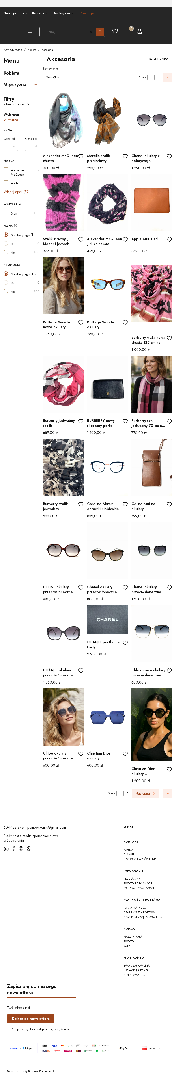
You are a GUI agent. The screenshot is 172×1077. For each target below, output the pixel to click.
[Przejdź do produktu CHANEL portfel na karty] (107, 619)
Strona (142, 77)
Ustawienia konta (136, 970)
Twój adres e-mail (18, 1007)
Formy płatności (135, 908)
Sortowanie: (50, 68)
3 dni (14, 213)
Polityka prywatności (139, 888)
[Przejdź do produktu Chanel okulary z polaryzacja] (151, 119)
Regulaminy (132, 879)
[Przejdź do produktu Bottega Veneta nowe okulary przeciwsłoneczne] (63, 285)
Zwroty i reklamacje (138, 884)
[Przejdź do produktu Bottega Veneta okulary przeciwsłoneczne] (107, 285)
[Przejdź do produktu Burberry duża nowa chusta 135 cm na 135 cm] (151, 293)
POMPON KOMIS (13, 50)
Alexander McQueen (17, 172)
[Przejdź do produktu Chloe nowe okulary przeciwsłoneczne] (151, 633)
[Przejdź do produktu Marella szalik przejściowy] (107, 119)
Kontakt (129, 850)
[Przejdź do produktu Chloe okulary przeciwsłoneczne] (63, 717)
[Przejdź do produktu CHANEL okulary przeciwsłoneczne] (63, 633)
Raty (127, 946)
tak (12, 244)
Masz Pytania (133, 937)
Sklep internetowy (29, 1071)
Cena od (9, 138)
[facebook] (14, 848)
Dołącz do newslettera (31, 1018)
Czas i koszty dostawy (139, 912)
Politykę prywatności (59, 1029)
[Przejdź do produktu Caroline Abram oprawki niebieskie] (107, 467)
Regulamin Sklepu (34, 1029)
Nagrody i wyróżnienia (140, 859)
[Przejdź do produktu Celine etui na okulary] (151, 467)
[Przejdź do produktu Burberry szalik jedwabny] (63, 467)
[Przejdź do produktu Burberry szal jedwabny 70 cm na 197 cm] (151, 384)
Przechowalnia (134, 975)
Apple (14, 183)
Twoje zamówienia (137, 966)
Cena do (31, 138)
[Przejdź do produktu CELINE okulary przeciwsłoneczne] (63, 550)
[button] (30, 32)
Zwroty (129, 941)
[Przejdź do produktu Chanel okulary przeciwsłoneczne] (107, 550)
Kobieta (32, 50)
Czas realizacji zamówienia (143, 917)
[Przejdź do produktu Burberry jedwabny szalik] (63, 384)
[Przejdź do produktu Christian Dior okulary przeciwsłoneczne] (151, 724)
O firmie (129, 855)
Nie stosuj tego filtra (23, 235)
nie (13, 252)
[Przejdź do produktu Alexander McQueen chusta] (63, 119)
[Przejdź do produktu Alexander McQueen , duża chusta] (107, 202)
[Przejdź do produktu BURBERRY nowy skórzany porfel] (107, 384)
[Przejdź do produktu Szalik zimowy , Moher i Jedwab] (63, 202)
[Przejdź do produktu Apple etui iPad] (151, 202)
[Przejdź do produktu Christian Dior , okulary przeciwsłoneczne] (107, 717)
